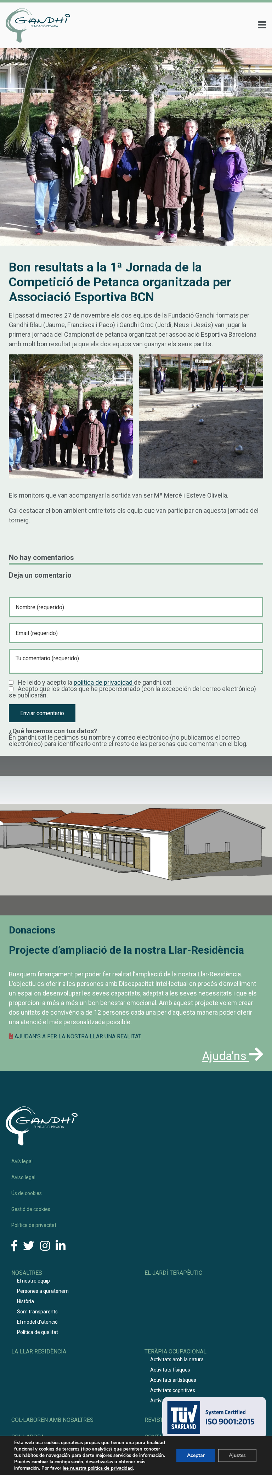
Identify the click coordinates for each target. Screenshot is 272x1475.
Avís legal (22, 1161)
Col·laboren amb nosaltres (52, 1420)
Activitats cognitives (172, 1390)
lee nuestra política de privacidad (98, 1468)
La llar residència (38, 1351)
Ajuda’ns (225, 1056)
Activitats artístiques (173, 1380)
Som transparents (37, 1311)
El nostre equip (33, 1281)
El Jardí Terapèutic (173, 1272)
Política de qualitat (37, 1332)
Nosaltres (26, 1272)
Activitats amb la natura (177, 1359)
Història (25, 1301)
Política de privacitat (33, 1225)
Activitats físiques (170, 1370)
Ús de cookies (26, 1193)
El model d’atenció (37, 1322)
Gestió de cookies (30, 1209)
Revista (155, 1420)
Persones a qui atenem (43, 1291)
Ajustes (237, 1455)
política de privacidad (104, 682)
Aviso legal (23, 1177)
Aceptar (196, 1455)
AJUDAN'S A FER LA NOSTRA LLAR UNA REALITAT (78, 1036)
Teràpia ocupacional (175, 1351)
